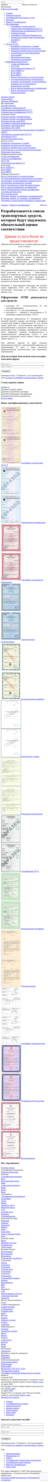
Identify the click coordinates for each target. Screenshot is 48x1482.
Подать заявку (7, 398)
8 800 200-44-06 (14, 5)
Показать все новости (10, 1397)
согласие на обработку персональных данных (24, 378)
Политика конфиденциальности (14, 1478)
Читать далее (37, 1382)
